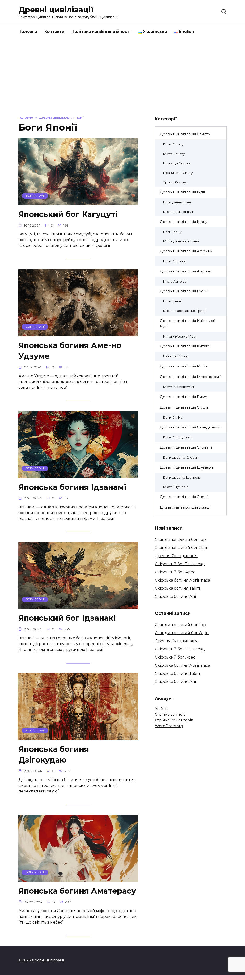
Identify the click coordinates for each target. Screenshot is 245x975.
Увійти (161, 708)
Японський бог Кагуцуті (68, 214)
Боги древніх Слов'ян (181, 457)
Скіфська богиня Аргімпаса (182, 580)
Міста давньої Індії (178, 212)
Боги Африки (174, 261)
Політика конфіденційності (101, 31)
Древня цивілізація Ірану (183, 221)
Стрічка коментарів (174, 720)
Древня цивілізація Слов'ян (186, 447)
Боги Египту (173, 144)
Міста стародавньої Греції (184, 311)
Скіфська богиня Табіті (177, 588)
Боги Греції (172, 301)
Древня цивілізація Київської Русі (187, 323)
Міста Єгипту (174, 154)
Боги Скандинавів (178, 437)
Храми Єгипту (174, 182)
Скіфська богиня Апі (175, 596)
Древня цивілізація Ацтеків (185, 271)
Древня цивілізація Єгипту (185, 134)
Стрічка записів (170, 714)
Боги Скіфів (173, 417)
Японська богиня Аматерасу (77, 891)
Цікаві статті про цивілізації (185, 507)
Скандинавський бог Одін (182, 547)
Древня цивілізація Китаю (184, 346)
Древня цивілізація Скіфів (184, 407)
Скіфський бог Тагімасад (180, 564)
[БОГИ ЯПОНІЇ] (78, 202)
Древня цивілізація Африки (186, 251)
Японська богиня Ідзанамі (72, 487)
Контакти (54, 31)
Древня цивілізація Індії (182, 192)
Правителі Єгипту (178, 173)
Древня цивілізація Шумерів (187, 467)
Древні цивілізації (56, 9)
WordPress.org (169, 726)
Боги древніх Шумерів (182, 477)
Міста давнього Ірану (181, 241)
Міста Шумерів (175, 487)
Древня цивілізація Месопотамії (190, 376)
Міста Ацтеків (174, 281)
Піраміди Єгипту (176, 163)
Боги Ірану (172, 232)
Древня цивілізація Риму (183, 396)
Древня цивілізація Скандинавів (191, 427)
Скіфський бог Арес (175, 572)
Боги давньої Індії (177, 202)
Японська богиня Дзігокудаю (53, 754)
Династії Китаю (176, 356)
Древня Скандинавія (176, 556)
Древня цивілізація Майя (183, 366)
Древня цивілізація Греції (184, 291)
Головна (28, 31)
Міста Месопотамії (179, 387)
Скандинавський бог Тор (180, 539)
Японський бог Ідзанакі (67, 618)
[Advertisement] (122, 75)
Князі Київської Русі (179, 336)
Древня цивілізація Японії (184, 496)
